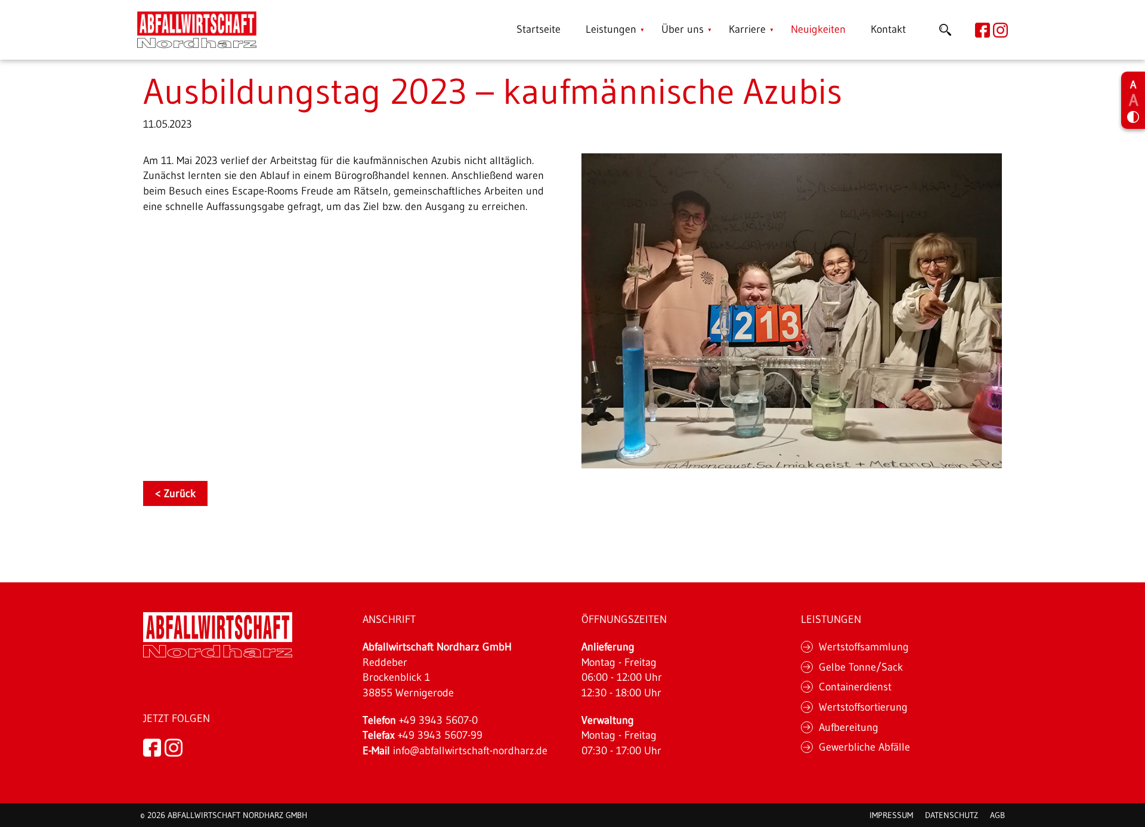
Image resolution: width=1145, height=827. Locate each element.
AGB (997, 815)
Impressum (891, 815)
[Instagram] (173, 747)
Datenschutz (951, 815)
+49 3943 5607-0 (438, 720)
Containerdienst (855, 686)
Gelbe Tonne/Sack (861, 667)
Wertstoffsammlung (864, 646)
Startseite (538, 29)
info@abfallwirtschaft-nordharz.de (470, 750)
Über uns (682, 29)
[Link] (196, 30)
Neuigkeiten (818, 29)
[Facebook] (152, 747)
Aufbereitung (848, 727)
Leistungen (611, 29)
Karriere (747, 29)
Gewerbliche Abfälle (864, 747)
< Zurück (175, 493)
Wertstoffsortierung (863, 707)
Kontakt (888, 29)
